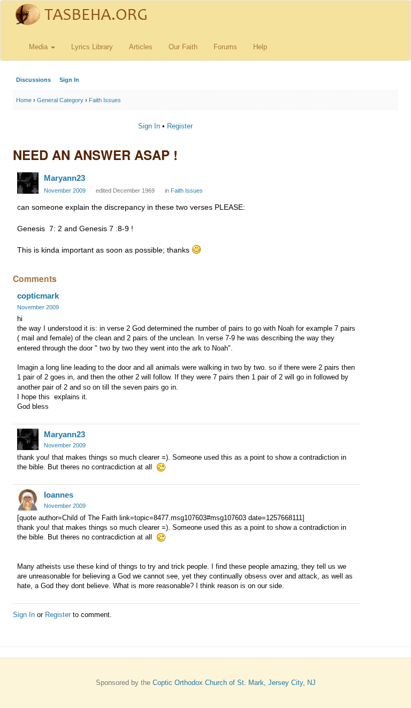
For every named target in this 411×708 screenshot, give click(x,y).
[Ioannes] (28, 500)
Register (180, 126)
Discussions (33, 80)
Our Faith (183, 47)
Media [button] (39, 47)
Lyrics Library (92, 47)
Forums (225, 47)
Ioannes (58, 494)
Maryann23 (64, 177)
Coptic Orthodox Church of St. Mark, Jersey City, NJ (234, 683)
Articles (141, 47)
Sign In (69, 80)
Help (260, 47)
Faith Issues (187, 190)
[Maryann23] (28, 183)
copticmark (38, 295)
